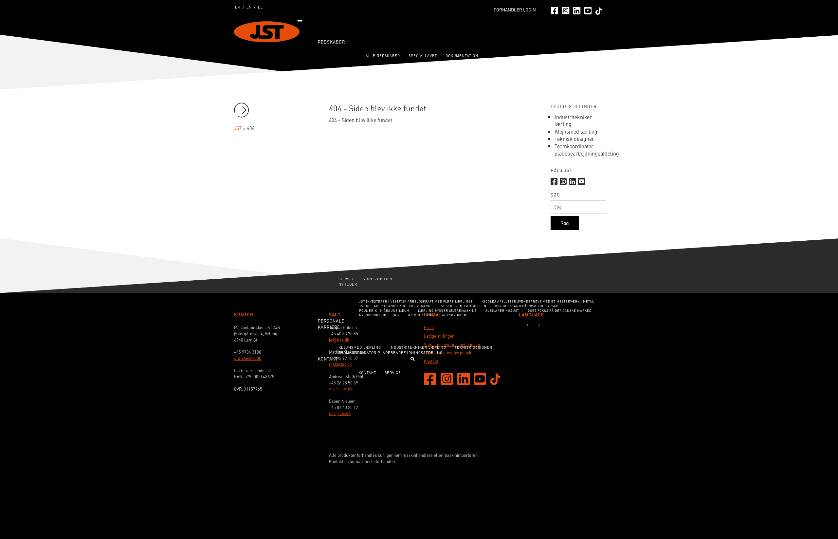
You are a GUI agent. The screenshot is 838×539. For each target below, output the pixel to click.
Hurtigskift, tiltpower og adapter (514, 124)
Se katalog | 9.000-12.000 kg (499, 115)
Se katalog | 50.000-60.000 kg (446, 124)
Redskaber (331, 42)
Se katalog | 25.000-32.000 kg (508, 120)
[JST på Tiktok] (598, 11)
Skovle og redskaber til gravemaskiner (382, 93)
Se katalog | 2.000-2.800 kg (494, 110)
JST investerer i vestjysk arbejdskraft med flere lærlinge (416, 301)
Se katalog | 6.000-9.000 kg (440, 115)
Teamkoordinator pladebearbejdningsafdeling (390, 352)
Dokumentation (462, 55)
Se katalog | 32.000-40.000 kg (569, 120)
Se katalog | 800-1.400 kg (382, 110)
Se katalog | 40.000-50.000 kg (385, 124)
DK (237, 6)
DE (260, 6)
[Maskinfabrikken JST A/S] (577, 504)
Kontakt (367, 372)
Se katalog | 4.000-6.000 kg (383, 115)
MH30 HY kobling (514, 67)
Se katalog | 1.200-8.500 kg (448, 141)
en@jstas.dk (340, 413)
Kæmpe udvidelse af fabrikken (437, 315)
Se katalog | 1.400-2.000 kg (437, 110)
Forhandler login (515, 10)
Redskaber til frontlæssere (369, 145)
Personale (331, 321)
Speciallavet (423, 55)
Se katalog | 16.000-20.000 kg (385, 120)
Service (346, 278)
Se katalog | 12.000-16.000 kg (559, 115)
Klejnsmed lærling (359, 347)
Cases (325, 200)
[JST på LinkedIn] (576, 10)
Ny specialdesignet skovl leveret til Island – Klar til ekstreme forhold (418, 225)
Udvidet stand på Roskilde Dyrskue (528, 306)
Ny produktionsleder (379, 315)
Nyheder (347, 284)
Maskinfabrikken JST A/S (267, 31)
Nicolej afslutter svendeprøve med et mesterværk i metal (538, 301)
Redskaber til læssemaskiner (371, 129)
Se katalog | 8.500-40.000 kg (507, 141)
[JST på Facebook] (554, 10)
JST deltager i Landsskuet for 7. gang (394, 306)
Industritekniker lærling (418, 347)
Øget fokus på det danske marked (560, 310)
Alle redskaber (383, 55)
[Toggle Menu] (299, 21)
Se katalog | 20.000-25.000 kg (446, 120)
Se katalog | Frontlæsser (446, 158)
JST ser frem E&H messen (462, 306)
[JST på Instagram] (565, 10)
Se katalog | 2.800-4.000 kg (552, 110)
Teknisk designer (473, 347)
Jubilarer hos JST (502, 310)
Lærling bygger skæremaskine (447, 310)
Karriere (329, 327)
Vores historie (379, 278)
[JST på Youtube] (588, 10)
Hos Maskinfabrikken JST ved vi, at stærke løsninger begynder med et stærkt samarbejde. (438, 220)
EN (248, 6)
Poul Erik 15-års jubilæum (384, 310)
